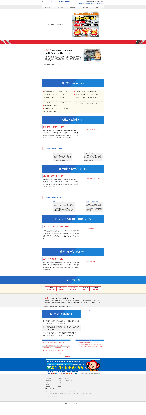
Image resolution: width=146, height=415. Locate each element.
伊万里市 (99, 344)
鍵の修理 (60, 7)
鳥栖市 (85, 346)
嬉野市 (101, 346)
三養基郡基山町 (95, 342)
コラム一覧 (66, 356)
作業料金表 (48, 378)
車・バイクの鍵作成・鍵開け (57, 226)
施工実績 (48, 386)
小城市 (93, 346)
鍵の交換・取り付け (53, 176)
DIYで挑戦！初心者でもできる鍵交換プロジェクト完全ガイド (55, 347)
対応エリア (48, 380)
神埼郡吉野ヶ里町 (88, 344)
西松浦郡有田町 (80, 342)
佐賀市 (95, 344)
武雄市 (82, 346)
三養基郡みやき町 (80, 344)
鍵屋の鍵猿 (71, 403)
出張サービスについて (50, 382)
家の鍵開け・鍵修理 (53, 127)
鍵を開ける (48, 7)
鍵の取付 (59, 386)
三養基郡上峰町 (87, 342)
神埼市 (89, 346)
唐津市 (78, 346)
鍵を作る (98, 7)
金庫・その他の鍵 (53, 259)
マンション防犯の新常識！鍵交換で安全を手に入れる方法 (54, 353)
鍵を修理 (59, 382)
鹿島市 (97, 346)
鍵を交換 (73, 7)
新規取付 (85, 7)
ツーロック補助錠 (68, 380)
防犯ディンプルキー (69, 378)
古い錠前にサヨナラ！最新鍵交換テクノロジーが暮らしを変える (56, 342)
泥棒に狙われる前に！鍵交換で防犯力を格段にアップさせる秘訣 (56, 345)
